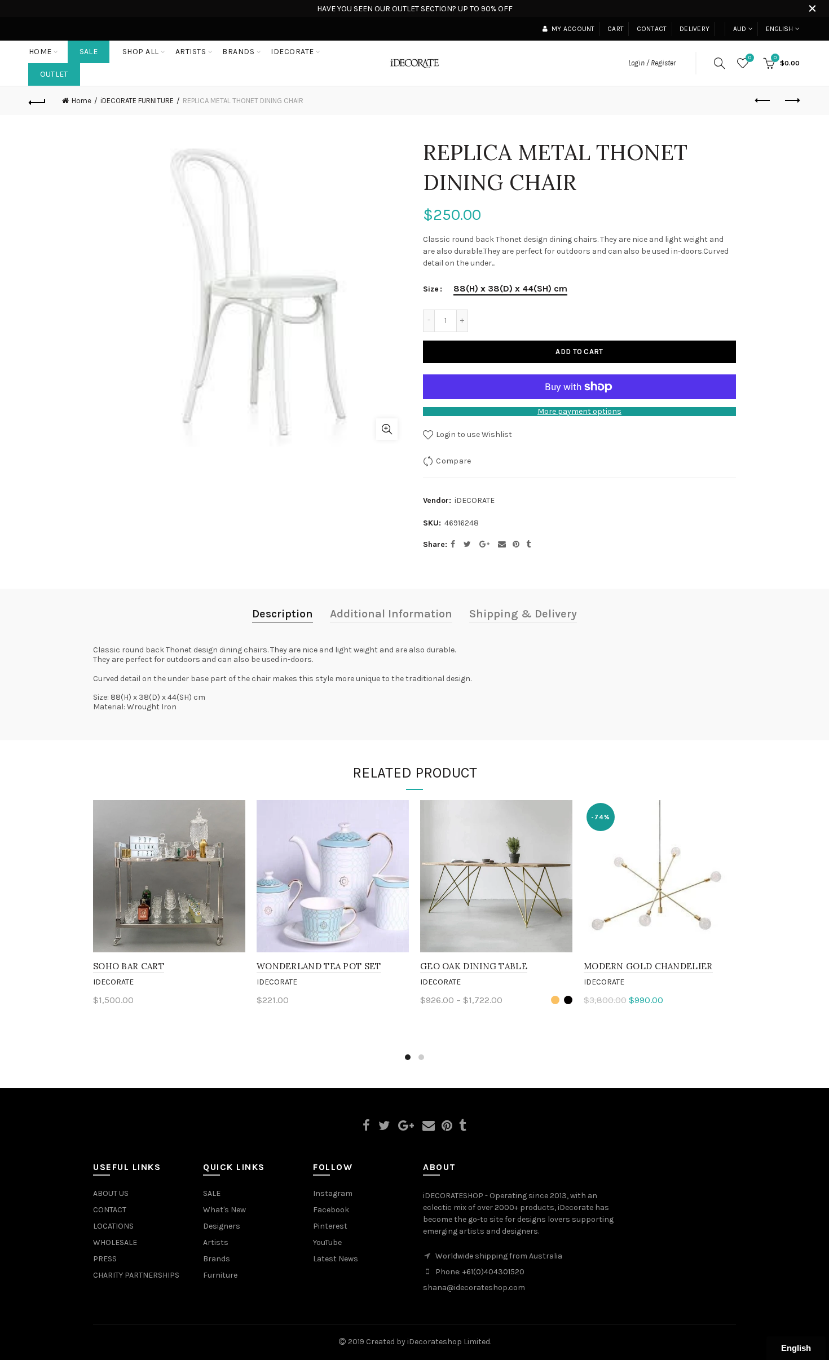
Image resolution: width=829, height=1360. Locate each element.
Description (282, 613)
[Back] (38, 101)
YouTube (327, 1242)
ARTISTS (190, 51)
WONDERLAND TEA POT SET (319, 966)
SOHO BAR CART (128, 966)
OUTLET (54, 74)
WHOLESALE (115, 1242)
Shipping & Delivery (523, 613)
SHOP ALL (140, 51)
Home (40, 51)
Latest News (335, 1259)
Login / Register (652, 63)
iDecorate (113, 982)
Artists (215, 1242)
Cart (615, 29)
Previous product (763, 101)
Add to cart (579, 351)
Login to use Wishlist (473, 434)
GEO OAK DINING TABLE (473, 966)
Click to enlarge (387, 429)
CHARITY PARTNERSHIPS (136, 1275)
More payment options (579, 411)
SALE (89, 51)
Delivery (694, 29)
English (779, 29)
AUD (740, 29)
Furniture (220, 1275)
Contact (652, 29)
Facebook (331, 1210)
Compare (453, 461)
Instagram (332, 1193)
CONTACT (109, 1210)
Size (431, 289)
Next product (791, 101)
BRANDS (238, 51)
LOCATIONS (113, 1226)
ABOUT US (111, 1193)
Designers (221, 1226)
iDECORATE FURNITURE (137, 100)
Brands (216, 1259)
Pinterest (330, 1226)
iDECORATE (292, 51)
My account (573, 29)
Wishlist (749, 58)
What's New (224, 1210)
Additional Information (391, 613)
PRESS (105, 1259)
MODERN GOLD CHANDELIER (648, 966)
